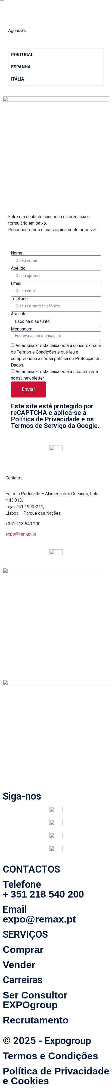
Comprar (23, 949)
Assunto (19, 314)
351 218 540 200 (47, 894)
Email (16, 283)
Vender (19, 964)
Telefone (19, 299)
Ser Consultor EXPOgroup (35, 1000)
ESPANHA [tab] (21, 66)
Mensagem (21, 329)
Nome (16, 253)
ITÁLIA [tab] (17, 79)
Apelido (18, 268)
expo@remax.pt (20, 534)
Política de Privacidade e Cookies (56, 1075)
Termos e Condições (50, 1055)
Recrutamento (36, 1020)
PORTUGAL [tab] (22, 54)
